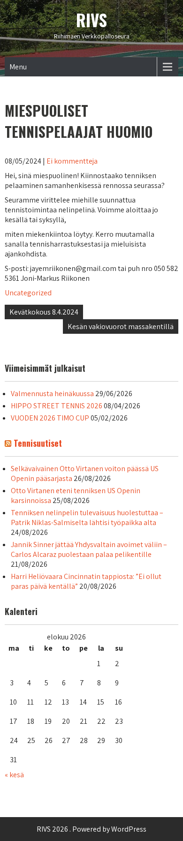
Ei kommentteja (72, 161)
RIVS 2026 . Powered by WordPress (91, 829)
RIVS (91, 20)
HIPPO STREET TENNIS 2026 (56, 406)
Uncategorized (28, 293)
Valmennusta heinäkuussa (52, 393)
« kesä (14, 775)
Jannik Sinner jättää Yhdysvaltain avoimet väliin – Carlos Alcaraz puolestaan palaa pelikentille (89, 549)
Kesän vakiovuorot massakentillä (121, 326)
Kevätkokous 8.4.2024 (43, 312)
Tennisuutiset (38, 443)
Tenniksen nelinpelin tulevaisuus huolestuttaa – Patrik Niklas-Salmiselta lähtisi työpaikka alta (87, 517)
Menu (18, 67)
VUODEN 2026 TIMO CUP (50, 418)
